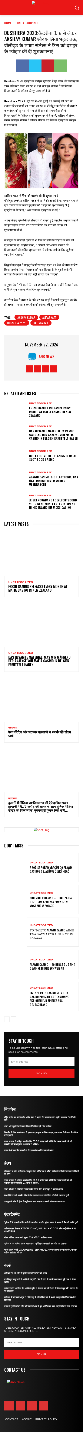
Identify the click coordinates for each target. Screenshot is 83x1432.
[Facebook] (22, 65)
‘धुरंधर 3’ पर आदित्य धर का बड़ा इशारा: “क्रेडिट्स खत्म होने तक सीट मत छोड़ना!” (35, 1243)
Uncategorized (28, 23)
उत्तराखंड (12, 727)
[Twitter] (35, 65)
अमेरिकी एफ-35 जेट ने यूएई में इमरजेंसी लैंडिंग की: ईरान (25, 1273)
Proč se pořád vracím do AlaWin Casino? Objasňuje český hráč (51, 869)
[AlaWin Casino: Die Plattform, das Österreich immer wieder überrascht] (15, 479)
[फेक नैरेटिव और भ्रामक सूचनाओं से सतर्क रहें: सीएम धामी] (41, 699)
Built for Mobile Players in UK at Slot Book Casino (53, 457)
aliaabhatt (49, 317)
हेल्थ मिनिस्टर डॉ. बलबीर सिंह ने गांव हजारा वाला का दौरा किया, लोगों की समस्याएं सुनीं (36, 1195)
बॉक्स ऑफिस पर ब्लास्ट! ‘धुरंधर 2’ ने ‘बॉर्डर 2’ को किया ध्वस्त (28, 1237)
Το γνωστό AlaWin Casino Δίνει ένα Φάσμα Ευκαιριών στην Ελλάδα (52, 934)
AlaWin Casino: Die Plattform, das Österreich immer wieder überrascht (53, 481)
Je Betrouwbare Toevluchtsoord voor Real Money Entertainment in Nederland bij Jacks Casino (53, 504)
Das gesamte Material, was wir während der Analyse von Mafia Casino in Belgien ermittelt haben (53, 434)
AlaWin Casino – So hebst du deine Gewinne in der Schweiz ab (52, 966)
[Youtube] (53, 368)
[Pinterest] (48, 65)
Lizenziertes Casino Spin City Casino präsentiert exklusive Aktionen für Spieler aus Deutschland (49, 998)
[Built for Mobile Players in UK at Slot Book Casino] (15, 456)
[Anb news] (32, 7)
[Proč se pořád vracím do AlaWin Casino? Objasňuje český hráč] (15, 867)
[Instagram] (37, 368)
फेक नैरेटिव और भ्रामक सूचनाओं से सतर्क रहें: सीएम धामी (39, 733)
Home (8, 23)
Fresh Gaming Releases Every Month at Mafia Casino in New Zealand (50, 411)
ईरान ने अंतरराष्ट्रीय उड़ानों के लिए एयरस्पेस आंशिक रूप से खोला (28, 1150)
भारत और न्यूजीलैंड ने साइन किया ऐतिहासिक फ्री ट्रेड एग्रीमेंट (28, 1126)
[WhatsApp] (60, 65)
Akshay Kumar (26, 317)
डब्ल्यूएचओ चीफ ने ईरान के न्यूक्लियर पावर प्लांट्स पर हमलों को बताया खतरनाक (34, 1201)
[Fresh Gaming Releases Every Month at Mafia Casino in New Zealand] (15, 410)
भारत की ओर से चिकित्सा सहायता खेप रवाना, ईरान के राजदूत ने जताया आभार (33, 1189)
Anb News (46, 356)
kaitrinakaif (41, 323)
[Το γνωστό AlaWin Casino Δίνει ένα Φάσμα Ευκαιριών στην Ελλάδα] (15, 932)
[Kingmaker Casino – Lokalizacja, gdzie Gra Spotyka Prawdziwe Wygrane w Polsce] (15, 899)
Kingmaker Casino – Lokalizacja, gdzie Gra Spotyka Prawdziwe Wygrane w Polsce (51, 902)
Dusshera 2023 (16, 323)
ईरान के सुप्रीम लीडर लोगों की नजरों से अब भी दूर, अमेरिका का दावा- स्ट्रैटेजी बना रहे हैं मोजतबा (40, 1306)
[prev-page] (7, 1019)
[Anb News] (33, 356)
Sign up (41, 1073)
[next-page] (13, 1019)
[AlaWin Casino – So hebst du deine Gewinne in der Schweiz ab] (15, 964)
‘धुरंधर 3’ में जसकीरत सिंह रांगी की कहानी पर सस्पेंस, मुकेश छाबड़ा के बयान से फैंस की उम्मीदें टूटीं (41, 1222)
